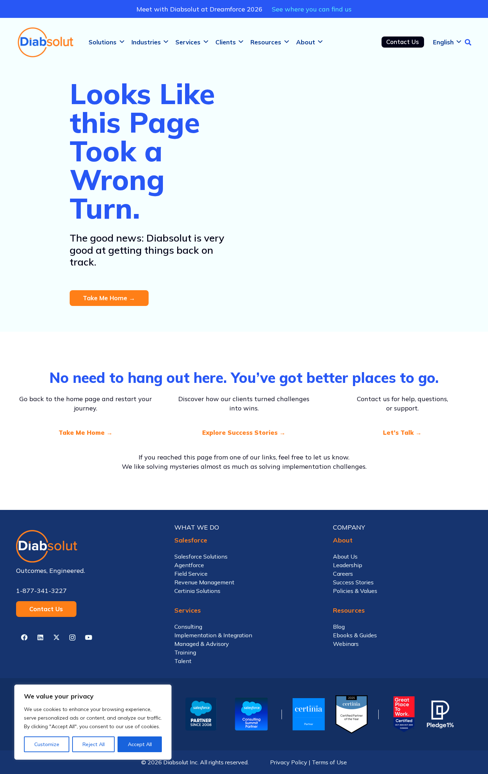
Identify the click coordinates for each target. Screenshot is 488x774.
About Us (345, 556)
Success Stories (353, 582)
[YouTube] (88, 637)
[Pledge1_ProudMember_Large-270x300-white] (440, 714)
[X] (56, 637)
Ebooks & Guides (355, 635)
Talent (182, 661)
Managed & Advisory (201, 643)
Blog (339, 626)
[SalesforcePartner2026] (201, 714)
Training (185, 652)
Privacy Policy (288, 762)
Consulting (188, 626)
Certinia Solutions (197, 590)
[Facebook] (24, 637)
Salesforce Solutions (201, 556)
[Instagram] (72, 637)
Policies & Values (355, 590)
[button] (122, 41)
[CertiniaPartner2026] (309, 714)
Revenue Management (204, 582)
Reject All (94, 744)
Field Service (191, 573)
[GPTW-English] (402, 714)
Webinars (346, 643)
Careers (343, 573)
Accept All (140, 744)
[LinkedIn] (40, 637)
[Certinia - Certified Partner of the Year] (351, 714)
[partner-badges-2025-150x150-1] (251, 714)
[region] (92, 722)
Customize (46, 744)
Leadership (347, 565)
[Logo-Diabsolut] (46, 42)
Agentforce (189, 565)
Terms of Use (329, 762)
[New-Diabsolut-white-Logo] (85, 546)
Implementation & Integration (213, 635)
